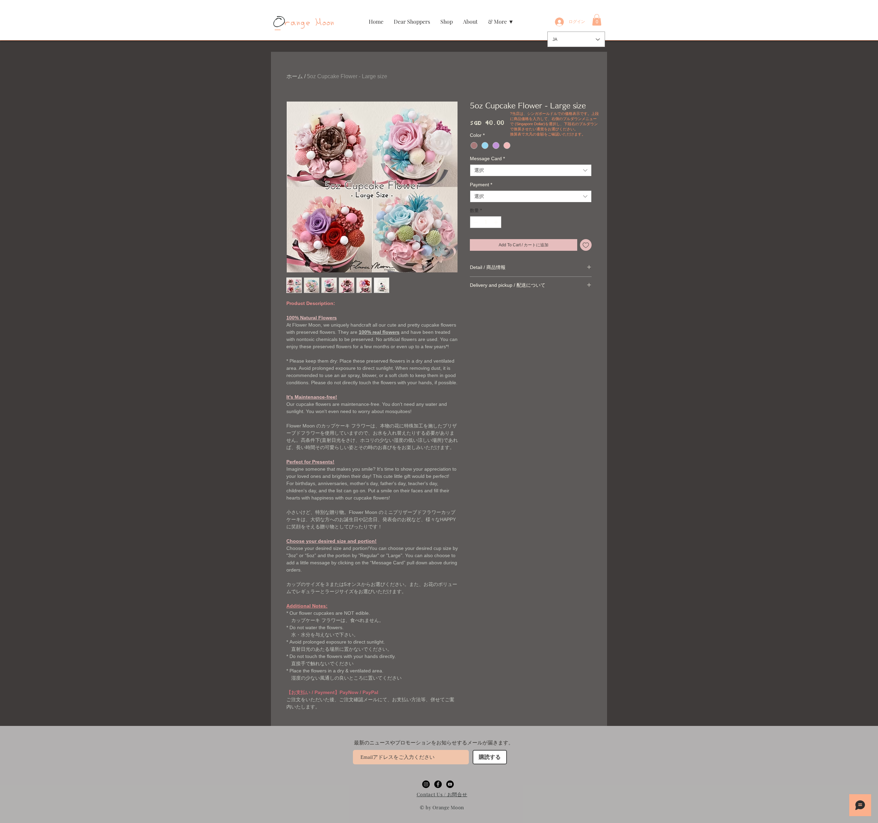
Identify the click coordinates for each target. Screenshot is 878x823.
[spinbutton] (486, 222)
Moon (323, 22)
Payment (481, 184)
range (293, 22)
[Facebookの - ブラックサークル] (438, 784)
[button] (446, 21)
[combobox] (531, 196)
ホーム (294, 76)
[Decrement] (475, 222)
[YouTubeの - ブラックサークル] (450, 784)
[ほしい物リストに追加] (586, 245)
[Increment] (497, 222)
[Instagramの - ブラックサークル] (426, 784)
